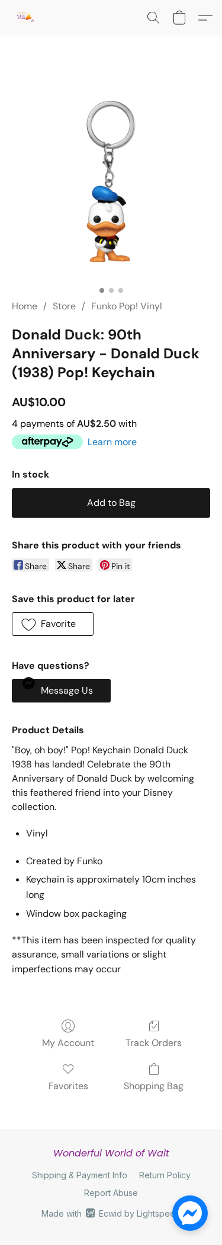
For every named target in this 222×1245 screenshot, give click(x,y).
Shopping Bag (154, 1086)
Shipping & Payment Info (79, 1175)
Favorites (68, 1086)
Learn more (112, 442)
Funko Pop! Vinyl (126, 306)
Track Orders (154, 1043)
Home (24, 306)
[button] (25, 17)
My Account (68, 1043)
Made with (111, 1213)
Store (64, 306)
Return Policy (165, 1175)
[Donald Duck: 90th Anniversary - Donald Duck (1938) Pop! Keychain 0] (111, 181)
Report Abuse (111, 1193)
